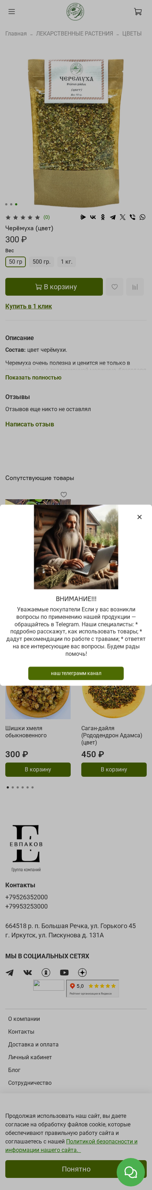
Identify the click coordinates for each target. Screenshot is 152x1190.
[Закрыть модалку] (139, 517)
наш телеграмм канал (76, 673)
